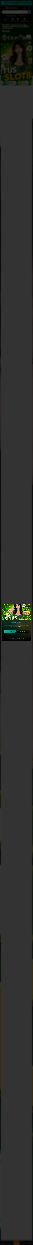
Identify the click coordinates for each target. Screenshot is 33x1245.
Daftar (24, 631)
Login (10, 631)
